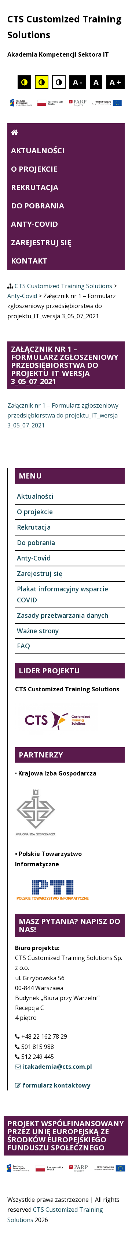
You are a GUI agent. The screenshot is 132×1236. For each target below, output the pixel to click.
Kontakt (29, 261)
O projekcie (34, 169)
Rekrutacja (34, 187)
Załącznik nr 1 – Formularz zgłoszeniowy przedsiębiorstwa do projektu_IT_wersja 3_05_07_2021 (62, 415)
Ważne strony (38, 630)
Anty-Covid (34, 224)
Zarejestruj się (41, 242)
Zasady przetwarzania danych (62, 615)
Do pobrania (37, 206)
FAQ (23, 645)
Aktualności (38, 150)
